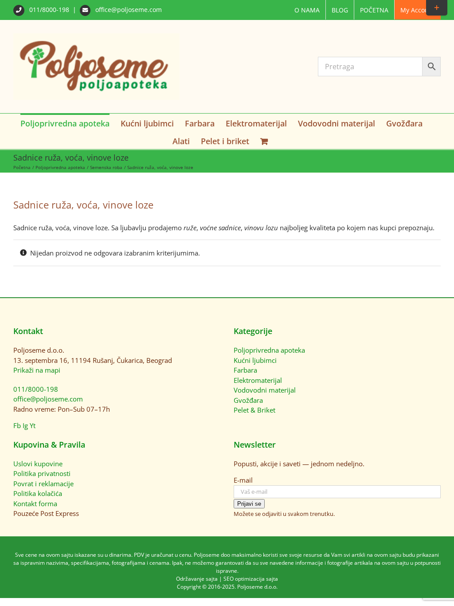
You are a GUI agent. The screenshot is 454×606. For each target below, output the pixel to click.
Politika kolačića (37, 493)
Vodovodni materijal (265, 390)
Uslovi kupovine (38, 463)
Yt (32, 425)
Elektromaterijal (258, 380)
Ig (25, 425)
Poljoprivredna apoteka (269, 350)
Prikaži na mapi (36, 370)
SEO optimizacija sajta (250, 578)
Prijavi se (249, 503)
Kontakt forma (35, 503)
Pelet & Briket (254, 409)
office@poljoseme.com (128, 9)
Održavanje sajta (197, 578)
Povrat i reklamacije (43, 483)
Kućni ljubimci (255, 360)
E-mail (243, 480)
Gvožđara (248, 400)
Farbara (245, 370)
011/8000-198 (49, 9)
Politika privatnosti (41, 473)
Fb (17, 425)
